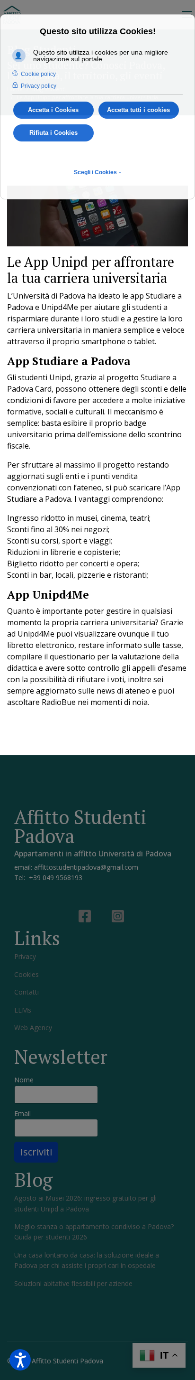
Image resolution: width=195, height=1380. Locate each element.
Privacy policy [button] (38, 86)
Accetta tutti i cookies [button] (138, 110)
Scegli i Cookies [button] (98, 172)
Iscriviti (36, 1151)
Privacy (25, 956)
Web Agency (33, 1027)
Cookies (26, 974)
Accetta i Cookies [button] (53, 110)
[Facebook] (81, 907)
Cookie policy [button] (38, 74)
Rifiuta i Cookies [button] (53, 133)
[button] (20, 1360)
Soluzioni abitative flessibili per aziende (73, 1283)
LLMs (22, 1009)
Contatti (26, 991)
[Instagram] (114, 907)
